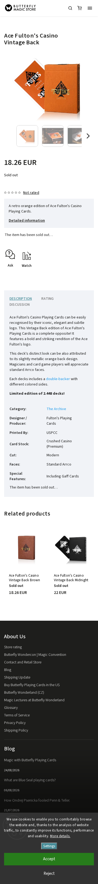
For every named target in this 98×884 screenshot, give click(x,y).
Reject (49, 873)
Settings (49, 846)
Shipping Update (17, 677)
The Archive (56, 409)
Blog (7, 670)
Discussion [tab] (20, 304)
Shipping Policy (16, 730)
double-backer (58, 379)
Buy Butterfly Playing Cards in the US (32, 685)
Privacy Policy (15, 723)
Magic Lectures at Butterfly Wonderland (34, 700)
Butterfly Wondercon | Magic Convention (35, 654)
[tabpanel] (26, 568)
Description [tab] (21, 298)
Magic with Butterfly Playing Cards (30, 760)
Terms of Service (17, 715)
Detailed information (27, 220)
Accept (49, 859)
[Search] (70, 8)
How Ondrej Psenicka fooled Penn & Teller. (37, 800)
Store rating (13, 647)
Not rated (31, 193)
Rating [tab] (47, 298)
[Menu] (89, 8)
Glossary (11, 707)
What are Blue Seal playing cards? (30, 780)
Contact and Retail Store (22, 662)
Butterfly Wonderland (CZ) (24, 692)
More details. (60, 836)
